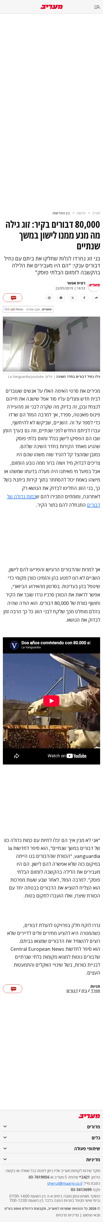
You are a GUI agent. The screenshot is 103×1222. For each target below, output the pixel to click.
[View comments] (12, 297)
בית (84, 991)
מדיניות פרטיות (67, 1215)
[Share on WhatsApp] (61, 298)
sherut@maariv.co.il (64, 1183)
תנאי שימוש (91, 1215)
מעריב (96, 213)
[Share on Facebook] (84, 298)
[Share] (96, 298)
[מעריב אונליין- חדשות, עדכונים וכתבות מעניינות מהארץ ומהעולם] (51, 7)
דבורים (72, 991)
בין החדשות (61, 213)
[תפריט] (98, 7)
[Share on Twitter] (73, 298)
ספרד (95, 991)
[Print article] (49, 298)
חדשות (81, 213)
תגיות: (95, 986)
